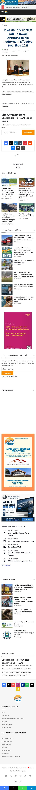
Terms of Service (7, 724)
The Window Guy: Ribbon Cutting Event (26, 215)
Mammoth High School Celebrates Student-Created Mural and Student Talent (24, 600)
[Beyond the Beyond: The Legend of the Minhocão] (7, 614)
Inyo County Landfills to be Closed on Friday (24, 623)
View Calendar (6, 565)
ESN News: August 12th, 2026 (11, 669)
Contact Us (5, 715)
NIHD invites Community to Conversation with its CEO (24, 286)
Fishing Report (6, 744)
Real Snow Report (7, 738)
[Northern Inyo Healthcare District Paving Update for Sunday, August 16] (7, 589)
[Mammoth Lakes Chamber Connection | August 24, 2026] (7, 301)
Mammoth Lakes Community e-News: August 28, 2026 (24, 633)
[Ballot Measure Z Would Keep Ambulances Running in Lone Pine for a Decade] (7, 240)
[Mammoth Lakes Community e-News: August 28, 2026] (7, 635)
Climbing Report (7, 741)
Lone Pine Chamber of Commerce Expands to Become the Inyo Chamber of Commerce (23, 251)
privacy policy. (8, 365)
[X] (19, 167)
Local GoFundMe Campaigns (11, 756)
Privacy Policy (6, 727)
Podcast (4, 721)
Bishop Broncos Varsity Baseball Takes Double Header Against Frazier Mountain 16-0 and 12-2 (26, 193)
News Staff (13, 51)
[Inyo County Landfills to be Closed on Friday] (7, 624)
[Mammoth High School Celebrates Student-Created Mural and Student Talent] (7, 601)
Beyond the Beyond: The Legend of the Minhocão (23, 611)
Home (5, 25)
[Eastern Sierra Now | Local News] (6, 12)
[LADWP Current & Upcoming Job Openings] (7, 264)
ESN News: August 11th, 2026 (11, 672)
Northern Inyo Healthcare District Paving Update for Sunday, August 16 (23, 587)
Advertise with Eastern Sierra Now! (13, 718)
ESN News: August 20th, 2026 (11, 665)
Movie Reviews (6, 750)
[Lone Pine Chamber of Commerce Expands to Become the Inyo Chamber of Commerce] (7, 252)
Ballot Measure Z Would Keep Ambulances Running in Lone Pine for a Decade (23, 238)
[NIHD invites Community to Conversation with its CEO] (7, 289)
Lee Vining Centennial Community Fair (21, 541)
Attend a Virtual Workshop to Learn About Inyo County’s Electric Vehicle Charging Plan (9, 192)
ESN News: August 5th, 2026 (11, 675)
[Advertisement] (18, 413)
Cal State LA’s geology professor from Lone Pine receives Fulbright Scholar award (8, 218)
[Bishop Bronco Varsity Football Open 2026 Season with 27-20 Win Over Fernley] (7, 276)
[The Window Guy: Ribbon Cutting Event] (26, 207)
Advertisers (5, 753)
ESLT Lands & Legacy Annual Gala (20, 561)
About (3, 712)
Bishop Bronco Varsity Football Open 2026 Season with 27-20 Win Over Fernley (24, 274)
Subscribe (28, 132)
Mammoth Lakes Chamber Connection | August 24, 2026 (23, 299)
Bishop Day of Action (15, 547)
